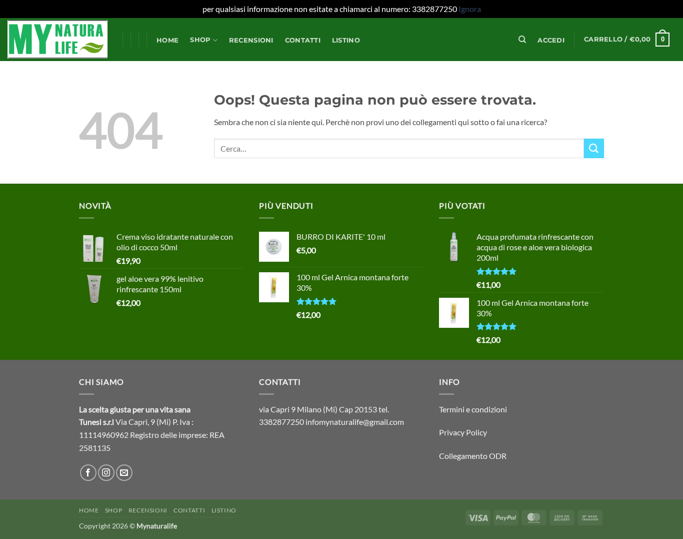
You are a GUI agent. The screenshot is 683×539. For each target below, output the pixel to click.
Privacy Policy (463, 432)
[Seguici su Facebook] (88, 472)
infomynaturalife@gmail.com (355, 421)
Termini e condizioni (473, 409)
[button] (551, 41)
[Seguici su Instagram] (106, 472)
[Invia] (594, 148)
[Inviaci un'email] (124, 472)
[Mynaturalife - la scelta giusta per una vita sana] (58, 39)
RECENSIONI (251, 40)
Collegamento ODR (472, 455)
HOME (167, 40)
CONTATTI (302, 40)
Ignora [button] (469, 9)
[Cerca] (522, 39)
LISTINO (346, 40)
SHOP (200, 40)
